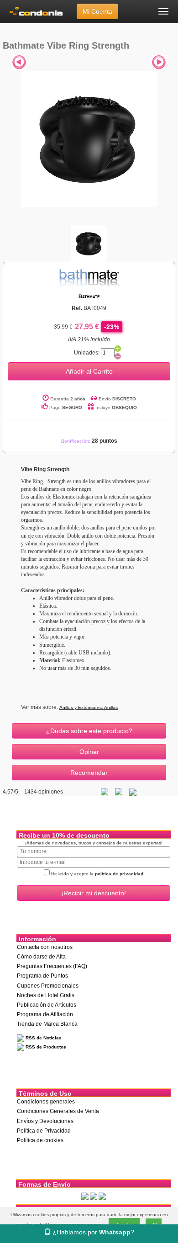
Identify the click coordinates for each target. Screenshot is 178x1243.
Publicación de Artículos (46, 1005)
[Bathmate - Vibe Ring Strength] (89, 138)
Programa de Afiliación (45, 1014)
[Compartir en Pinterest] (132, 792)
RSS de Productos (45, 1046)
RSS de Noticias (43, 1037)
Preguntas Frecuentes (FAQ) (52, 966)
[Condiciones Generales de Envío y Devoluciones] (85, 1196)
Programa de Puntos (42, 976)
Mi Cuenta (97, 11)
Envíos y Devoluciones (45, 1121)
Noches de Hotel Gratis (45, 995)
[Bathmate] (89, 277)
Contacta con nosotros (45, 947)
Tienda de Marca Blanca (47, 1024)
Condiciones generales (46, 1101)
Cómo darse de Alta (41, 956)
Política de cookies (40, 1140)
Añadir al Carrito (89, 371)
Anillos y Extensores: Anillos (88, 707)
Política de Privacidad (44, 1131)
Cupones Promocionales (48, 986)
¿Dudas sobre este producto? (89, 730)
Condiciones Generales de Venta (58, 1111)
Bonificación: (89, 441)
